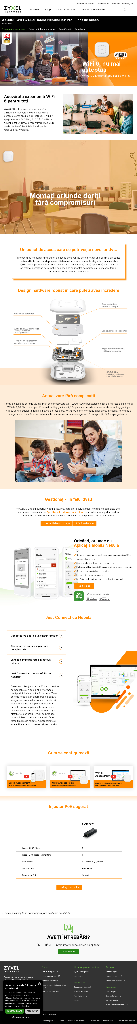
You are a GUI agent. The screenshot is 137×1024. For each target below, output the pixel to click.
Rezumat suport (48, 972)
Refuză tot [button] (32, 1011)
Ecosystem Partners (114, 981)
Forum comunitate (49, 976)
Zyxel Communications (115, 1005)
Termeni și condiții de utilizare (72, 1021)
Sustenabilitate (112, 996)
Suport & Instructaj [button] (65, 9)
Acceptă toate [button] (14, 1011)
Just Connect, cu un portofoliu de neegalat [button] (31, 675)
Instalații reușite (112, 1000)
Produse (34, 9)
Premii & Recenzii (81, 991)
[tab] (36, 636)
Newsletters (79, 996)
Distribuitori (78, 976)
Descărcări (81, 29)
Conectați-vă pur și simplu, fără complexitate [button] (29, 648)
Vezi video (84, 585)
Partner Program (112, 976)
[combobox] (39, 983)
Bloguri (76, 1000)
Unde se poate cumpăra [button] (93, 9)
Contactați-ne (68, 952)
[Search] (125, 9)
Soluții (48, 9)
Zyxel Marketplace (81, 972)
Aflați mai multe (85, 523)
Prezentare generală (13, 29)
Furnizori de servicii (85, 3)
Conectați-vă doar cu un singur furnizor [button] (34, 635)
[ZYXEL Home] (12, 9)
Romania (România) (121, 3)
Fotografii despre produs (41, 29)
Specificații (65, 29)
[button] (22, 1017)
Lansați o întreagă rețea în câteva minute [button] (31, 661)
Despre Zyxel (111, 991)
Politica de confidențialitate (101, 1021)
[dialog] (23, 1000)
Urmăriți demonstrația (57, 523)
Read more (27, 1006)
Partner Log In (111, 972)
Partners (102, 3)
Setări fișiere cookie (126, 1021)
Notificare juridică (48, 1021)
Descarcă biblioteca (50, 981)
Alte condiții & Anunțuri (50, 992)
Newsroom (79, 982)
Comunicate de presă (82, 987)
